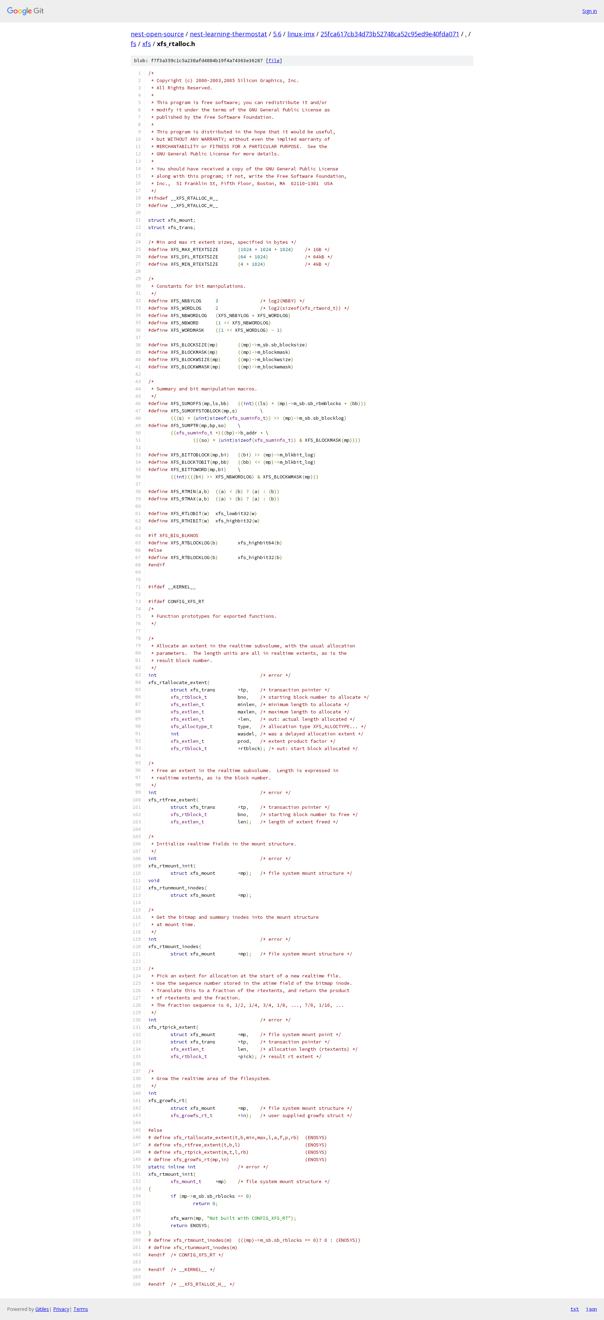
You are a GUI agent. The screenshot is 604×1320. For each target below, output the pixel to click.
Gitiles (42, 1309)
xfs (146, 43)
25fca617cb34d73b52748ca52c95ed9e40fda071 (390, 34)
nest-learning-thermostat (228, 34)
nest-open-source (157, 34)
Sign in (589, 11)
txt (574, 1309)
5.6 (277, 34)
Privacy (61, 1309)
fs (133, 43)
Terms (80, 1309)
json (591, 1309)
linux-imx (301, 34)
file (274, 61)
